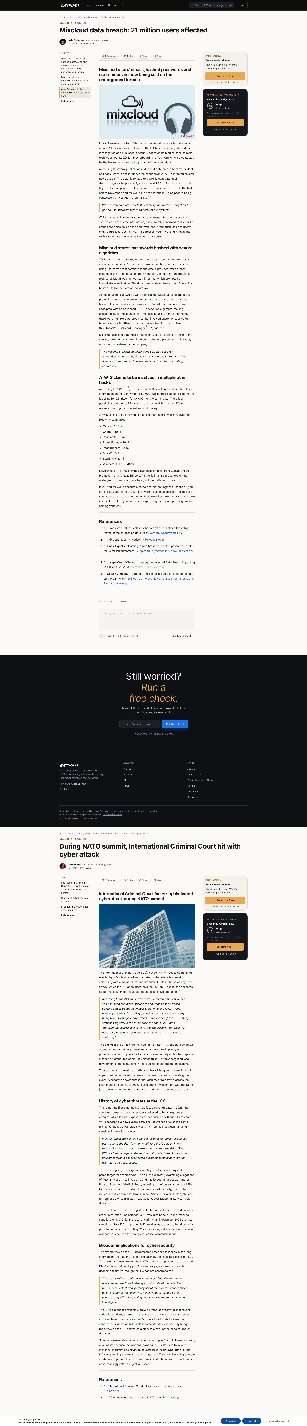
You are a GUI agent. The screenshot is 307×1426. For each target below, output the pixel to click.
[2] (149, 195)
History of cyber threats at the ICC (74, 900)
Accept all (231, 1420)
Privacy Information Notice (200, 780)
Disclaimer (192, 786)
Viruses (127, 769)
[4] (150, 342)
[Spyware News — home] (69, 5)
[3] (147, 325)
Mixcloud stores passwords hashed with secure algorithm (74, 80)
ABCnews (110, 1391)
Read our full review (225, 129)
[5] (127, 387)
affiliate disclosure (112, 814)
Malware (100, 5)
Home (62, 17)
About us (192, 769)
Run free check (175, 723)
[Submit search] (191, 5)
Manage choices (275, 1420)
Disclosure (192, 791)
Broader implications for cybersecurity (74, 908)
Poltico (172, 1397)
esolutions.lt (80, 783)
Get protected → (225, 122)
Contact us (192, 797)
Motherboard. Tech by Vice (143, 567)
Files (124, 5)
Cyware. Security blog (164, 532)
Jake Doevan (75, 864)
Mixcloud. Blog (152, 539)
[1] (131, 186)
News (89, 5)
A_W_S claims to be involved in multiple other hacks (75, 92)
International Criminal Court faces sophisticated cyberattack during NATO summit (75, 887)
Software (113, 5)
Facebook (64, 789)
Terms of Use (194, 774)
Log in (242, 5)
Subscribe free (225, 76)
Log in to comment (180, 635)
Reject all (251, 1420)
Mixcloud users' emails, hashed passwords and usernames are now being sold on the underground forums (74, 65)
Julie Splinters (76, 40)
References (67, 101)
